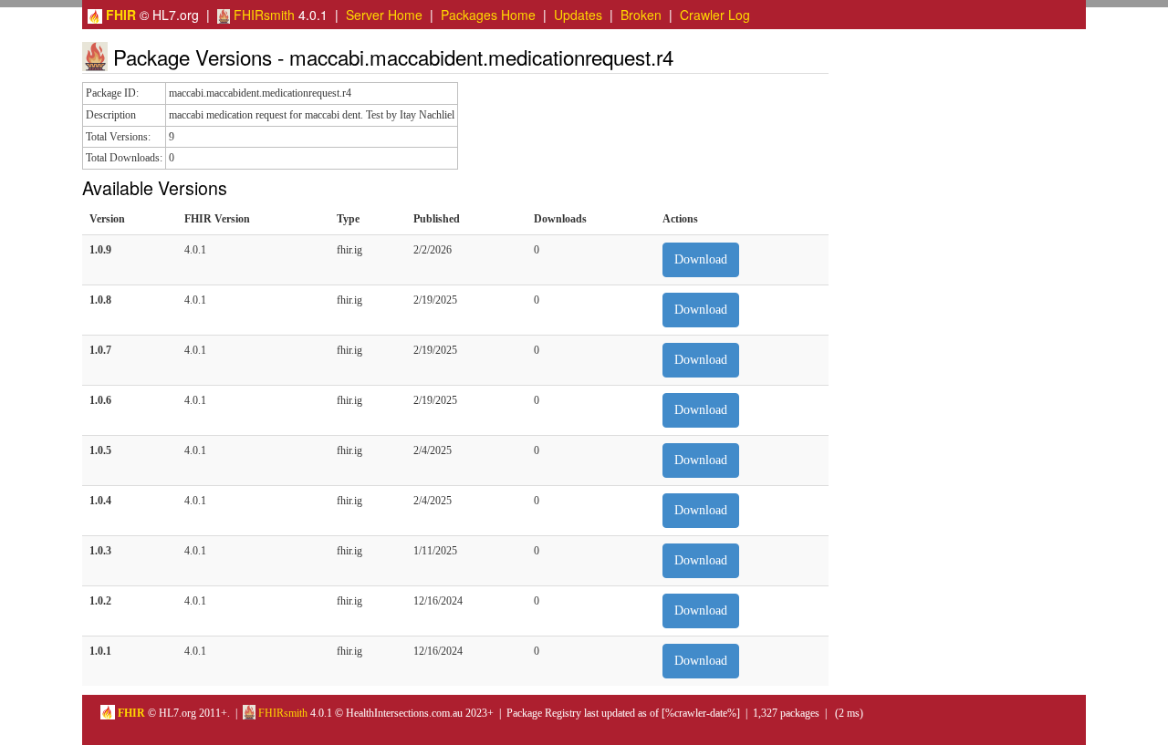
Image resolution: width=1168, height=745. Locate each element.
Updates (578, 14)
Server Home (384, 14)
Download (700, 259)
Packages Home (488, 14)
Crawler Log (715, 14)
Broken (641, 14)
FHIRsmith (262, 14)
